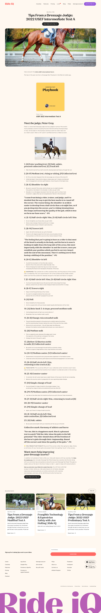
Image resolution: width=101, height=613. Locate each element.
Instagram (70, 564)
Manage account (78, 4)
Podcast (7, 576)
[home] (14, 4)
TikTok (69, 570)
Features (46, 4)
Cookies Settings (93, 586)
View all (92, 490)
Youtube (69, 567)
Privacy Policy (77, 586)
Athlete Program (56, 570)
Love (59, 4)
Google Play (24, 564)
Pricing (53, 4)
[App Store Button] (90, 562)
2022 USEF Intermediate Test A (44, 72)
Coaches (38, 4)
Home (6, 561)
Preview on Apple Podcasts (25, 571)
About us (54, 564)
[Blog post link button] (20, 502)
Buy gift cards (40, 567)
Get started (39, 564)
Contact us (55, 567)
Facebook (70, 561)
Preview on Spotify (26, 567)
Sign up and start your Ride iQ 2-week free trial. (38, 467)
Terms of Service (85, 586)
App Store (23, 561)
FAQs (69, 4)
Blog (64, 4)
